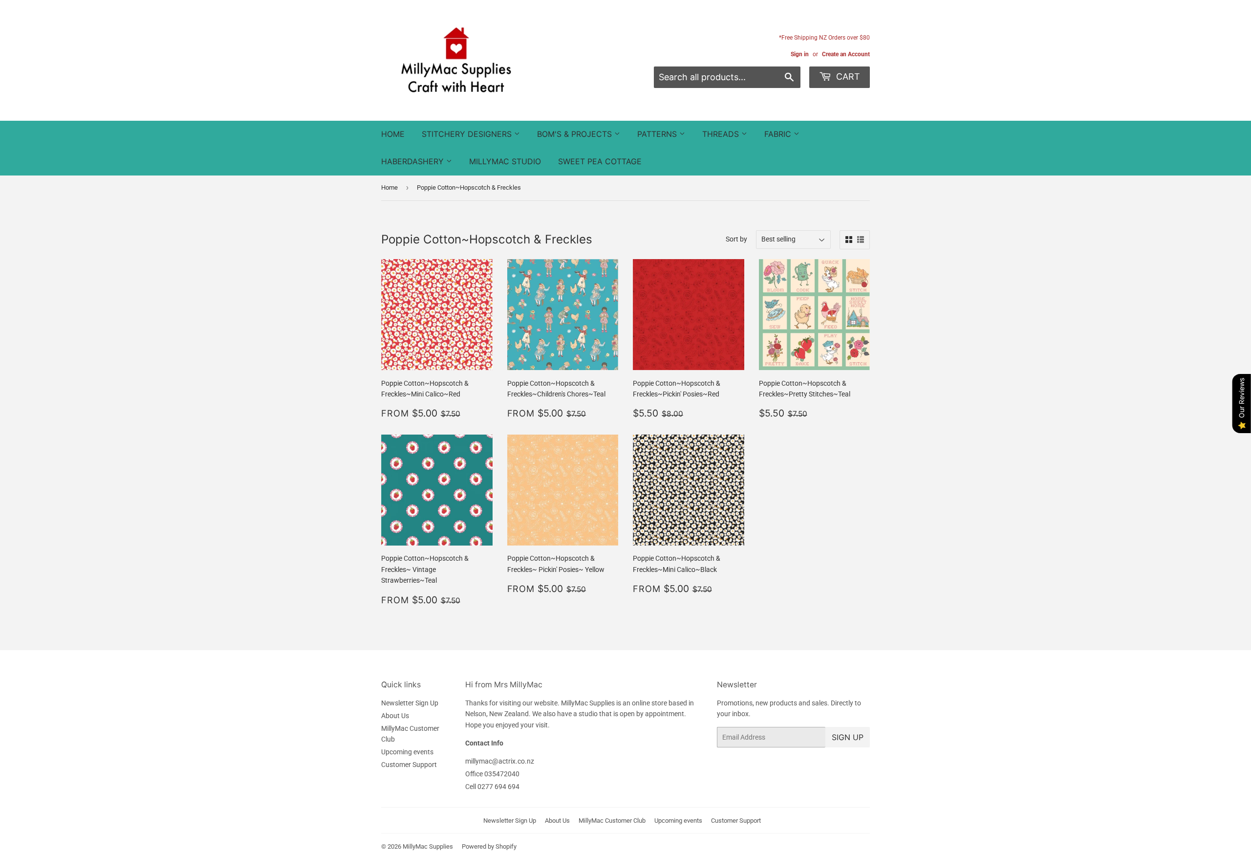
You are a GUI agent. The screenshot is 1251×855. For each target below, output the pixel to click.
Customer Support (409, 764)
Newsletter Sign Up (409, 703)
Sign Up (847, 737)
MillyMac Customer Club (612, 820)
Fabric (779, 134)
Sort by (736, 239)
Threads (721, 134)
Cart (847, 76)
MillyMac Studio (505, 161)
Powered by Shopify (489, 846)
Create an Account (846, 54)
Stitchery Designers (468, 134)
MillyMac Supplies (428, 846)
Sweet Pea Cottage (600, 161)
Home (393, 134)
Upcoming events (407, 752)
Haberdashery (413, 161)
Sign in (800, 54)
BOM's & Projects (575, 134)
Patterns (658, 134)
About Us (395, 716)
